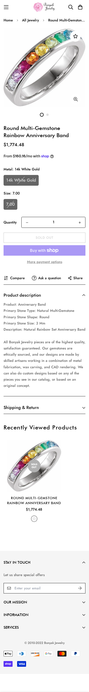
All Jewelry (30, 20)
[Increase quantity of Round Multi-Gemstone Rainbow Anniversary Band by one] (79, 222)
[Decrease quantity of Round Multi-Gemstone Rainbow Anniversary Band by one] (27, 222)
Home (8, 20)
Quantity (10, 222)
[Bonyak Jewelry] (44, 7)
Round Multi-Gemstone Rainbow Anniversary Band (34, 500)
